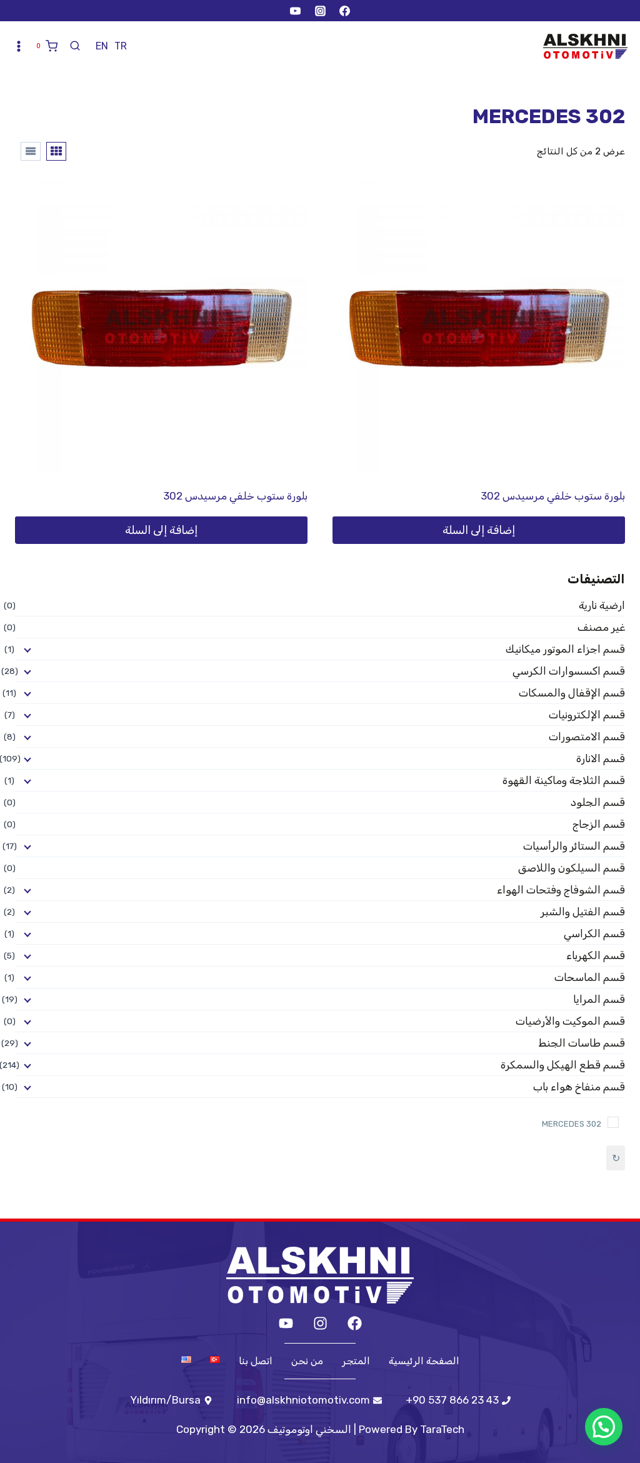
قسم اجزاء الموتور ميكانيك (565, 649)
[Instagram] (320, 10)
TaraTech (442, 1429)
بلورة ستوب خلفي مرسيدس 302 (553, 496)
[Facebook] (344, 10)
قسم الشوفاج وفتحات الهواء (561, 889)
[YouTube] (295, 10)
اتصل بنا (255, 1361)
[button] (603, 1426)
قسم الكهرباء (595, 955)
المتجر (356, 1361)
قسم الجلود (598, 802)
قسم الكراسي (594, 933)
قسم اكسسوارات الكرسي (568, 671)
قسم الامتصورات (587, 736)
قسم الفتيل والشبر (583, 911)
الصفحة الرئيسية (424, 1361)
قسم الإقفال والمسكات (572, 692)
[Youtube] (286, 1323)
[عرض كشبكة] (56, 151)
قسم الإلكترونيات (587, 714)
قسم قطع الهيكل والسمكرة (563, 1064)
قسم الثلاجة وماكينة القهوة (563, 780)
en (102, 46)
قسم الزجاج (598, 824)
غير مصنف (601, 627)
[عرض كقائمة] (31, 151)
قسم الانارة (600, 758)
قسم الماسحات (589, 977)
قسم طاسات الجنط (581, 1043)
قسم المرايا (599, 999)
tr (120, 46)
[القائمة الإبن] (26, 649)
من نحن (307, 1361)
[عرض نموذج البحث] (75, 46)
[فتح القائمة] (18, 46)
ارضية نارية (602, 605)
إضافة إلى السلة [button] (478, 530)
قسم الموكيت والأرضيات (570, 1021)
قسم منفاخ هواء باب (579, 1086)
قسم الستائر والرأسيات (574, 846)
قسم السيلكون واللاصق (571, 868)
